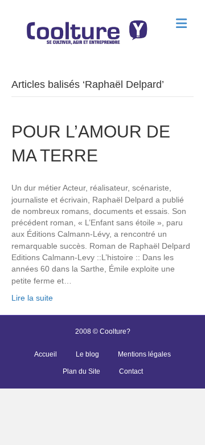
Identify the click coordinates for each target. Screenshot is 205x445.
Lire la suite (32, 297)
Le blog (87, 354)
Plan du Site (81, 371)
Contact (131, 371)
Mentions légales (144, 354)
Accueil (45, 354)
